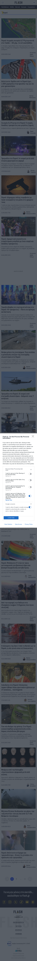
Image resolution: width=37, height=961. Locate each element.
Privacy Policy (29, 524)
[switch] (30, 474)
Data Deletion (8, 524)
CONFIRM (11, 517)
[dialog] (18, 480)
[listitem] (18, 469)
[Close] (33, 437)
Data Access (18, 524)
